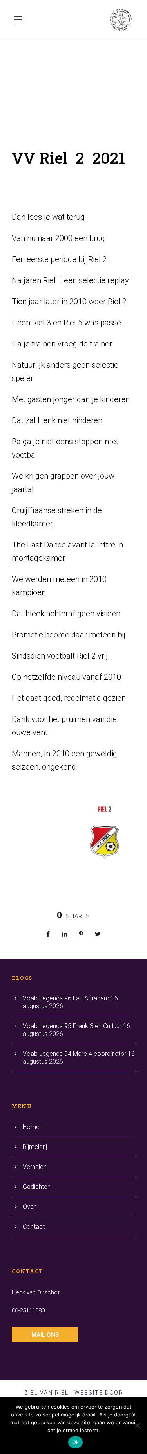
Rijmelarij (35, 1147)
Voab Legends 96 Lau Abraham (66, 998)
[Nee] (137, 1425)
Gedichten (37, 1186)
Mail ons (45, 1334)
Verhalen (35, 1166)
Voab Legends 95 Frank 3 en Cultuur (72, 1026)
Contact (34, 1226)
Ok (75, 1442)
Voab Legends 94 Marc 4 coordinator (74, 1053)
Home (31, 1127)
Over (29, 1206)
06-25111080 (28, 1310)
